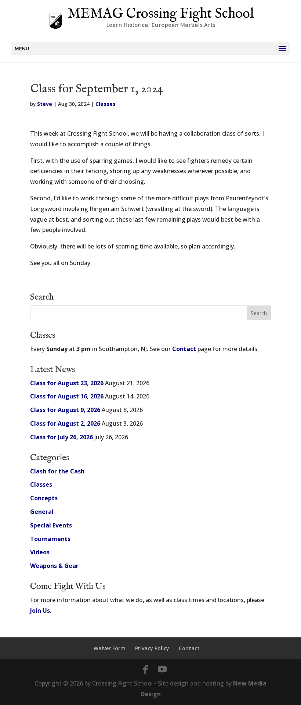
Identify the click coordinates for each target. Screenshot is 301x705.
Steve (44, 103)
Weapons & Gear (54, 566)
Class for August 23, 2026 (67, 383)
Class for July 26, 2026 (61, 437)
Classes (105, 103)
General (42, 512)
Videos (40, 552)
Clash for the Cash (57, 471)
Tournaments (50, 539)
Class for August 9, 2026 (65, 410)
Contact (184, 349)
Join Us (40, 610)
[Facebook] (145, 669)
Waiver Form (110, 648)
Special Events (51, 525)
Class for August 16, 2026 (67, 396)
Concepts (44, 498)
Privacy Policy (152, 648)
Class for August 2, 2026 (65, 423)
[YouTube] (162, 670)
